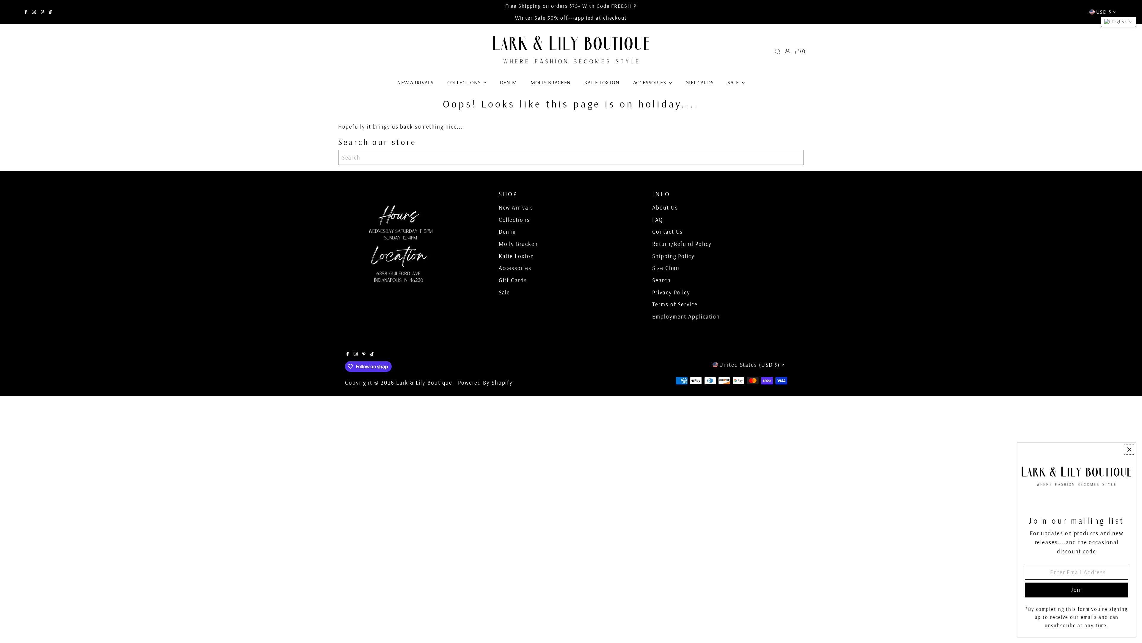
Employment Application (686, 316)
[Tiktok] (50, 12)
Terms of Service (674, 304)
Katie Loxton (601, 82)
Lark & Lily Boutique (424, 382)
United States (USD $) (749, 364)
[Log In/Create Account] (787, 51)
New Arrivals (415, 82)
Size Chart (666, 267)
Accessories (650, 82)
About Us (665, 207)
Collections (464, 82)
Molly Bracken (551, 82)
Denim (508, 82)
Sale (734, 82)
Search (661, 280)
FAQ (657, 219)
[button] (1118, 22)
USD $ (1103, 11)
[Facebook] (26, 12)
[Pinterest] (42, 12)
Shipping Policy (673, 256)
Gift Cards (699, 82)
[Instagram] (33, 12)
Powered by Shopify (485, 382)
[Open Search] (777, 51)
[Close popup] (1129, 449)
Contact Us (667, 231)
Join (1077, 589)
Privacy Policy (671, 292)
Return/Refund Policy (682, 243)
